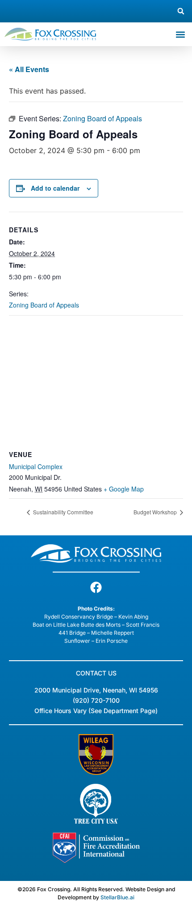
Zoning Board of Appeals (44, 304)
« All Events (29, 69)
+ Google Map (124, 488)
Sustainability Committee (62, 512)
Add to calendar (55, 188)
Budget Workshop (156, 512)
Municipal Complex (36, 466)
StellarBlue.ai (117, 897)
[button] (181, 11)
